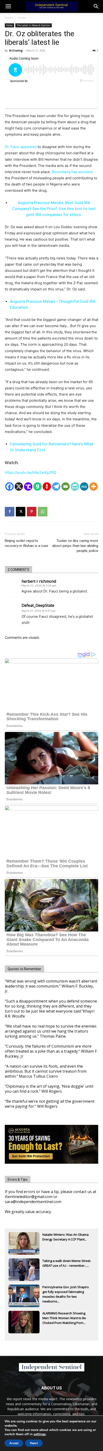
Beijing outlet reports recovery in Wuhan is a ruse (26, 543)
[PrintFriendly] (75, 486)
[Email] (65, 486)
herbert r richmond (39, 581)
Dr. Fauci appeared (21, 146)
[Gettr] (47, 486)
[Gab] (37, 486)
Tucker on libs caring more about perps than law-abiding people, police (75, 546)
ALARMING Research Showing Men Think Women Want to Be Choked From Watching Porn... (64, 1318)
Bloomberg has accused (72, 172)
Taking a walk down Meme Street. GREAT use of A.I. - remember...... (66, 1263)
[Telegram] (56, 486)
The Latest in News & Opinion (33, 25)
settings (40, 1434)
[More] (93, 486)
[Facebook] (9, 486)
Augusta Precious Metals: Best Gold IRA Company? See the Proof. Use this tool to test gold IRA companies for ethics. (54, 208)
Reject (34, 1443)
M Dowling (16, 50)
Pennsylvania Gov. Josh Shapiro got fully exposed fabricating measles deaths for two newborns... (65, 1292)
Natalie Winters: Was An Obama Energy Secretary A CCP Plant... (65, 1236)
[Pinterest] (31, 511)
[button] (96, 6)
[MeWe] (84, 486)
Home (9, 18)
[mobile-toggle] (8, 6)
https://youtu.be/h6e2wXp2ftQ (30, 472)
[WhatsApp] (42, 511)
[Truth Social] (28, 486)
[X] (19, 486)
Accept (13, 1443)
